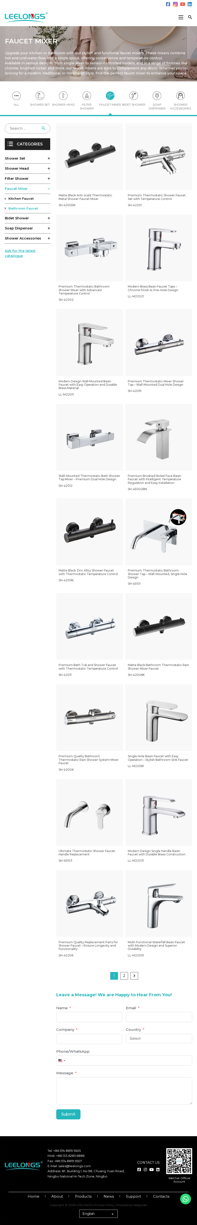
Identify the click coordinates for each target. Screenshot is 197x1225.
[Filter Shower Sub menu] (49, 179)
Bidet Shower (17, 218)
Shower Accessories (23, 238)
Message (64, 1073)
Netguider (140, 1205)
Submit (68, 1114)
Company (65, 1029)
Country (133, 1029)
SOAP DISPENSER (157, 106)
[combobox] (61, 1060)
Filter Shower (87, 106)
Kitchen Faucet (21, 198)
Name (62, 1008)
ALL (16, 104)
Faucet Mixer (16, 188)
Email (131, 1008)
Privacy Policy (104, 1205)
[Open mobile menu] (181, 17)
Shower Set (15, 158)
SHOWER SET (40, 104)
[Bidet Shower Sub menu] (49, 218)
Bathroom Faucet (23, 208)
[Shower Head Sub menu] (49, 169)
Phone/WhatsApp (73, 1051)
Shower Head (17, 168)
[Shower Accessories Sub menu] (49, 238)
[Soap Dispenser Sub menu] (49, 228)
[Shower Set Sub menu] (49, 158)
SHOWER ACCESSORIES (180, 106)
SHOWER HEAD (63, 104)
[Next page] (134, 976)
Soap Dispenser (19, 228)
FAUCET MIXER (110, 104)
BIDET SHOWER (133, 104)
